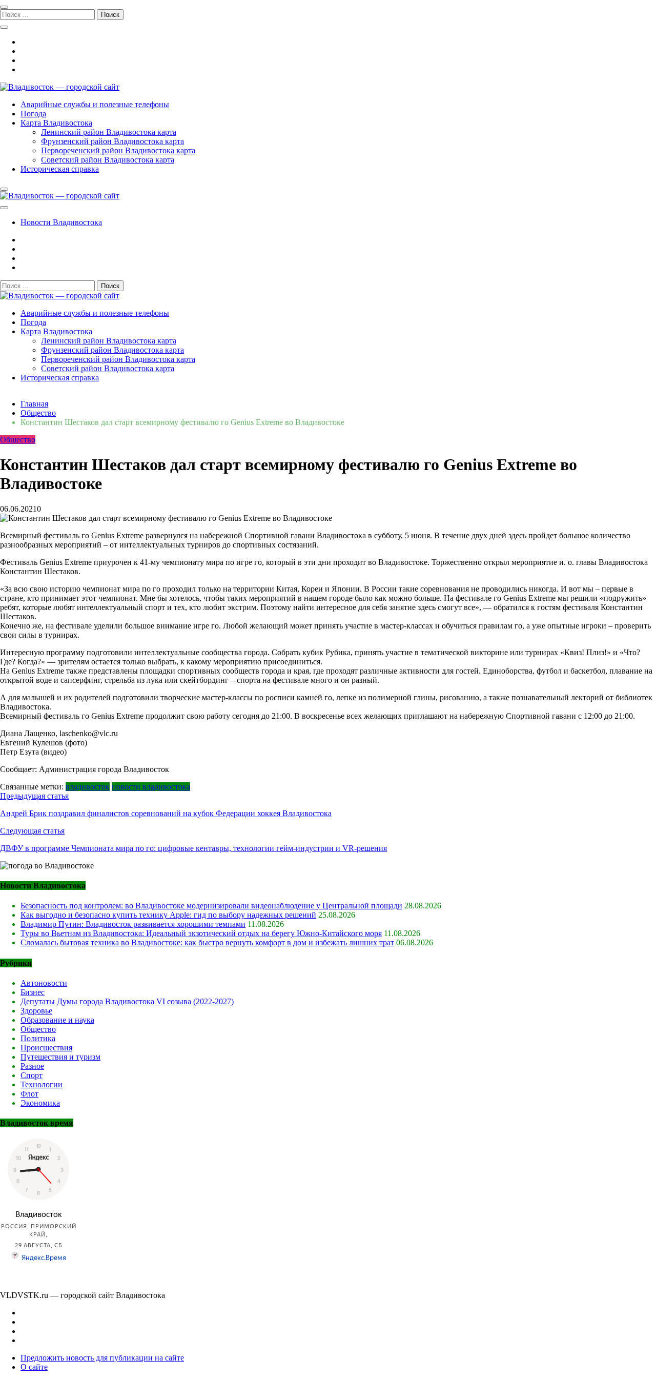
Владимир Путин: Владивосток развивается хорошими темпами (132, 924)
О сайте (34, 1367)
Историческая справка (59, 169)
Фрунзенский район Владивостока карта (112, 141)
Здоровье (36, 1010)
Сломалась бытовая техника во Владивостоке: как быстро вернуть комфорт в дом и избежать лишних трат (207, 942)
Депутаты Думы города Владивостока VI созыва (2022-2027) (127, 1001)
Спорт (31, 1075)
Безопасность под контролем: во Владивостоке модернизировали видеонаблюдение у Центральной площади (211, 905)
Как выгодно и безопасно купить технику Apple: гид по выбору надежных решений (168, 914)
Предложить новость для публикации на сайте (102, 1357)
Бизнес (32, 992)
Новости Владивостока (61, 222)
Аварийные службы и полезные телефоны (94, 104)
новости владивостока (151, 786)
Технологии (41, 1084)
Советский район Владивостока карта (107, 159)
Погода (33, 113)
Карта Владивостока (56, 122)
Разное (32, 1066)
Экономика (40, 1103)
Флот (29, 1093)
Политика (37, 1038)
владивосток (88, 786)
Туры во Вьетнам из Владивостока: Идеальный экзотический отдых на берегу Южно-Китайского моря (201, 933)
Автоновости (43, 983)
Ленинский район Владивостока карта (108, 132)
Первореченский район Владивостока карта (118, 150)
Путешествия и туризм (60, 1056)
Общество (17, 439)
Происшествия (46, 1047)
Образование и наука (57, 1020)
